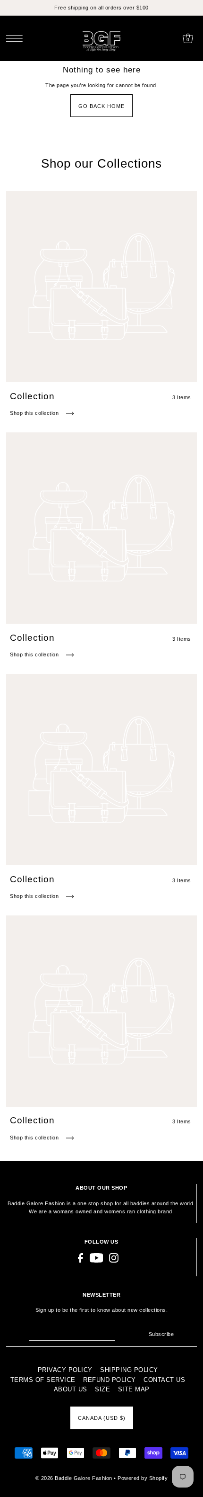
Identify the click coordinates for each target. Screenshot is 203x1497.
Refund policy (109, 1379)
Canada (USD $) (102, 1418)
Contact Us (164, 1379)
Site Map (134, 1389)
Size (102, 1389)
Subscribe (161, 1334)
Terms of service (43, 1379)
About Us (70, 1389)
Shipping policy (129, 1369)
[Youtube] (96, 1258)
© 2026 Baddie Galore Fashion (74, 1478)
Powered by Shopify (143, 1478)
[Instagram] (113, 1258)
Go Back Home (101, 106)
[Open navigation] (16, 38)
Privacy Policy (65, 1369)
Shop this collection (35, 413)
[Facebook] (80, 1258)
